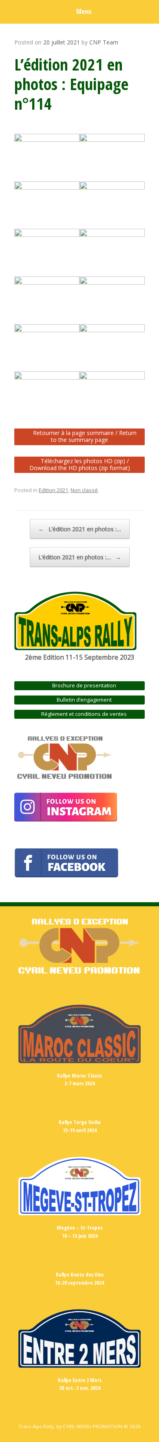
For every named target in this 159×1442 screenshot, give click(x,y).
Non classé (84, 490)
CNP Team (103, 42)
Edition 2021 (53, 490)
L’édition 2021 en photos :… (79, 529)
